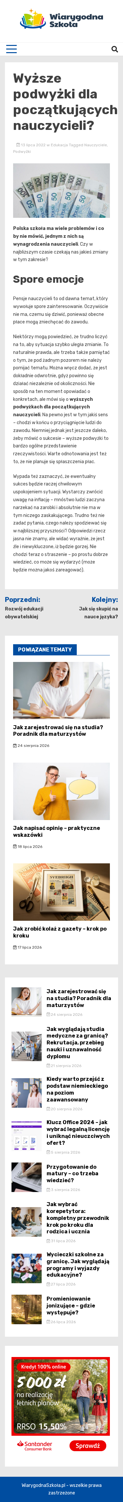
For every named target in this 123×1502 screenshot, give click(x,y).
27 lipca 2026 (62, 1284)
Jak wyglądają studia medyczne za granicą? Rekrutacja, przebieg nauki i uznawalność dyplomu (77, 1043)
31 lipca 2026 (62, 1241)
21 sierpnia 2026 (65, 1065)
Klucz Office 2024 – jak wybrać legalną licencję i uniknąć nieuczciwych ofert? (78, 1132)
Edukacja (59, 145)
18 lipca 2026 (29, 846)
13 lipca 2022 (33, 145)
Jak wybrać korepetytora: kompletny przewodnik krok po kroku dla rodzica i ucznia (78, 1218)
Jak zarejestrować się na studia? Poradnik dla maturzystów (58, 730)
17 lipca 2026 (29, 947)
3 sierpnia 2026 (65, 1189)
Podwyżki (22, 151)
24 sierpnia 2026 (33, 745)
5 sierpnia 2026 (65, 1152)
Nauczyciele (95, 145)
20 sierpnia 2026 (66, 1109)
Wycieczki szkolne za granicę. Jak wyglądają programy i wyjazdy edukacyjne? (78, 1264)
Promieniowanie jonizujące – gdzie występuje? (71, 1306)
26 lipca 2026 (63, 1322)
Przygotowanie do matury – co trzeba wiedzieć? (72, 1174)
